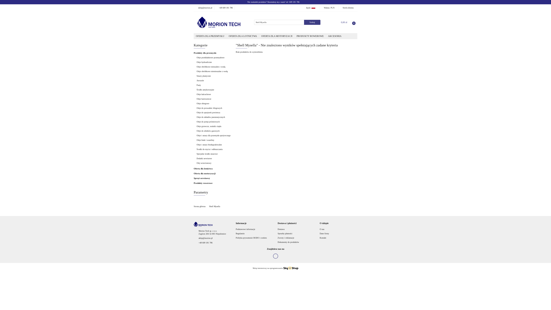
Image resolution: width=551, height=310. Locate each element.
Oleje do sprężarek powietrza (208, 113)
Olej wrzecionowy (204, 163)
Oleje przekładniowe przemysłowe (210, 58)
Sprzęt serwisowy (202, 178)
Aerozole (200, 81)
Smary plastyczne (204, 76)
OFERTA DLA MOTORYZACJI (276, 36)
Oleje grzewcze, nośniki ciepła (209, 126)
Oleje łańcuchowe (204, 94)
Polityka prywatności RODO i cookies (251, 238)
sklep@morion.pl (206, 238)
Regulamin (240, 233)
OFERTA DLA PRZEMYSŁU (210, 36)
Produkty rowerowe (203, 183)
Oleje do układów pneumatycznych (211, 117)
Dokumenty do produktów (288, 242)
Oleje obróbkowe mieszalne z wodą (211, 67)
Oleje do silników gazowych (208, 131)
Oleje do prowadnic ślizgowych (209, 108)
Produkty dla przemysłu (205, 53)
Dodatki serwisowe (204, 158)
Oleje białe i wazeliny (205, 140)
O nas (322, 229)
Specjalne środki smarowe (207, 154)
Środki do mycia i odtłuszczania (210, 149)
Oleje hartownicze (204, 99)
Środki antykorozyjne (205, 90)
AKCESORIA (335, 36)
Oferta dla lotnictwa (203, 168)
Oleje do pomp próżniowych (208, 122)
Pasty (199, 85)
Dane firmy (324, 233)
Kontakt (323, 238)
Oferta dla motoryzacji (205, 173)
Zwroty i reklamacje (286, 238)
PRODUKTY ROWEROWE (310, 36)
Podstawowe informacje (245, 229)
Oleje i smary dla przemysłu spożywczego (214, 135)
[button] (241, 223)
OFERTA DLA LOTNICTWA (243, 36)
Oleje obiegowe (203, 103)
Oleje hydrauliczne (204, 62)
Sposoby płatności (285, 233)
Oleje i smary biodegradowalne (209, 145)
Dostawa (281, 229)
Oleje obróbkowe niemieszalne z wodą (212, 71)
